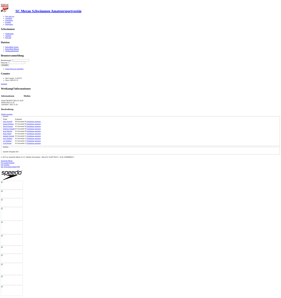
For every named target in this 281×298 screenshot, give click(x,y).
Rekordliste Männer (12, 49)
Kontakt (8, 22)
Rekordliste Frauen (11, 47)
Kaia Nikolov (7, 131)
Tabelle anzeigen (7, 114)
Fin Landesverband (7, 163)
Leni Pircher (7, 143)
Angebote (8, 18)
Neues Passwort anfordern (14, 69)
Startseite (4, 84)
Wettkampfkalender (12, 51)
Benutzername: (7, 60)
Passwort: (5, 63)
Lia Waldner (7, 141)
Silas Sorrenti (7, 121)
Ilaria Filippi (7, 134)
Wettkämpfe (9, 34)
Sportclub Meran (7, 161)
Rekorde (8, 38)
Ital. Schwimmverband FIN (10, 167)
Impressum (9, 24)
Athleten (8, 36)
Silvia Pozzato (8, 126)
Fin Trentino (5, 165)
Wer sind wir (9, 16)
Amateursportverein (48, 11)
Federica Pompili (9, 129)
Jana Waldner (7, 138)
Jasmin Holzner (8, 124)
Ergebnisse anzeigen (34, 121)
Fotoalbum (9, 20)
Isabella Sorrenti (8, 136)
